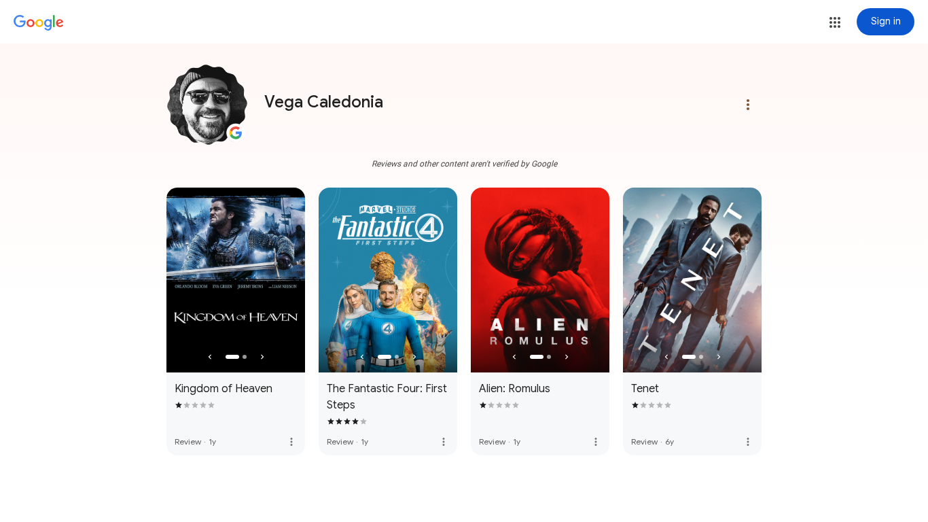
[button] (835, 22)
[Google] (39, 23)
